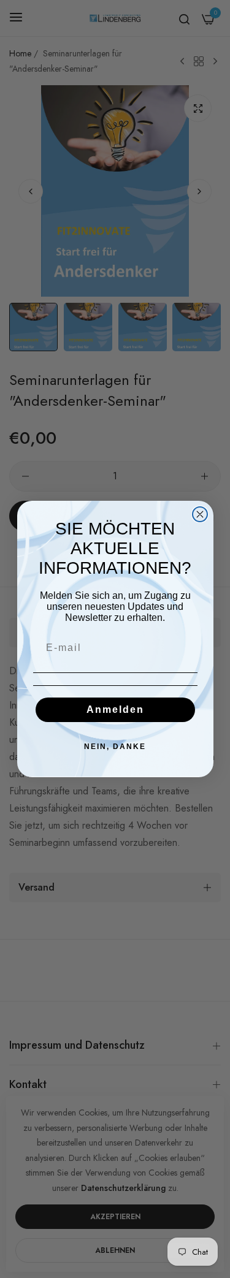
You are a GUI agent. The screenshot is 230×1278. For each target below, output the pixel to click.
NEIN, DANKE (115, 746)
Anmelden (115, 709)
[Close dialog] (200, 514)
